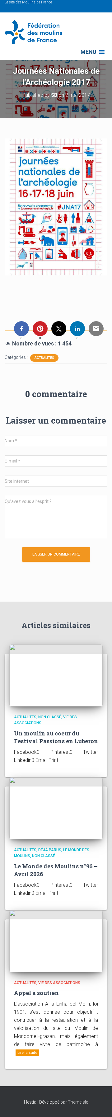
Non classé (49, 717)
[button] (88, 52)
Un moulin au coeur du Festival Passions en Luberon (56, 737)
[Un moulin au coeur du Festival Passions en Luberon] (56, 674)
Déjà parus (49, 850)
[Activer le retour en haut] (100, 1104)
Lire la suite (27, 1052)
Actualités (44, 357)
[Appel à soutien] (56, 940)
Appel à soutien (36, 993)
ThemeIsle (78, 1102)
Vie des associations (59, 983)
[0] (21, 328)
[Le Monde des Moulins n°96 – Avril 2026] (56, 807)
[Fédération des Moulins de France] (36, 32)
